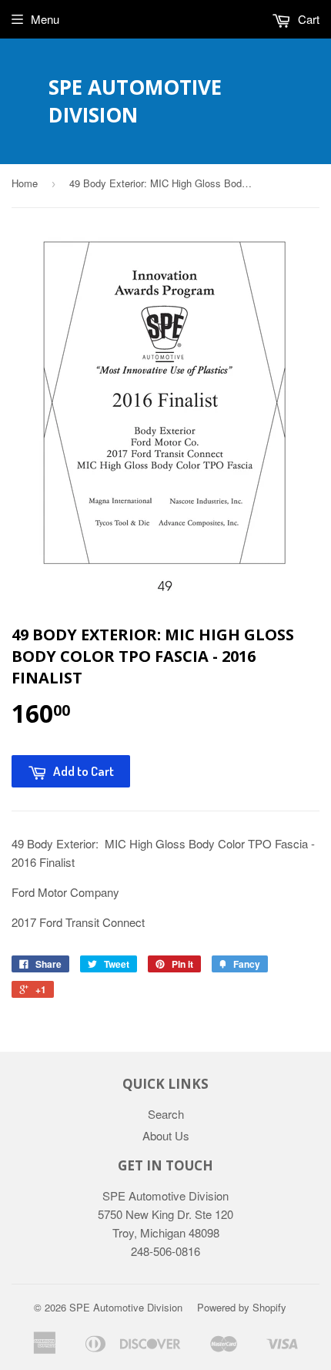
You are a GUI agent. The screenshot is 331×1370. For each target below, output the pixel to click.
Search (166, 1114)
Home (25, 183)
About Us (165, 1135)
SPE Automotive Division (135, 101)
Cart (307, 19)
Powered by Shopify (241, 1307)
